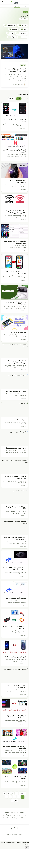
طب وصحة (22, 37)
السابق (21, 793)
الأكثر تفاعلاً (11, 98)
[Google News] (11, 828)
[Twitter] (17, 828)
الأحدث (18, 98)
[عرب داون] (14, 2)
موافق (26, 848)
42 (6, 797)
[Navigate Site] (26, 2)
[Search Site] (2, 2)
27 (14, 797)
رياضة (10, 33)
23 (9, 793)
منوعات (12, 37)
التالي (15, 800)
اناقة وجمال (13, 29)
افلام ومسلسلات (10, 25)
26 (18, 797)
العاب (23, 29)
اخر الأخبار (22, 25)
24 (4, 793)
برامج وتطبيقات (21, 33)
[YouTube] (14, 828)
